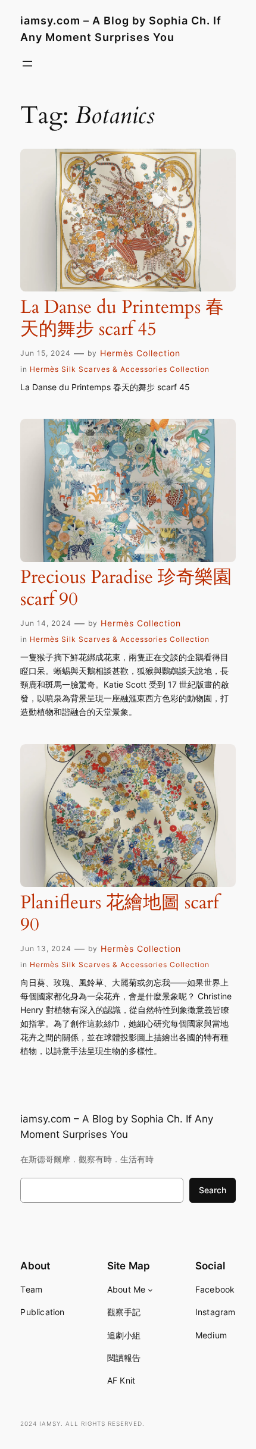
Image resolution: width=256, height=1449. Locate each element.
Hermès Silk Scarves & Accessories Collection (120, 369)
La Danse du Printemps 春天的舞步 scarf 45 (122, 319)
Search (212, 1190)
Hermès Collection (140, 353)
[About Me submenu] (150, 1290)
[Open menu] (27, 64)
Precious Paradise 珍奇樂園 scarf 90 (126, 589)
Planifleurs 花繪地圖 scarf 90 (119, 914)
